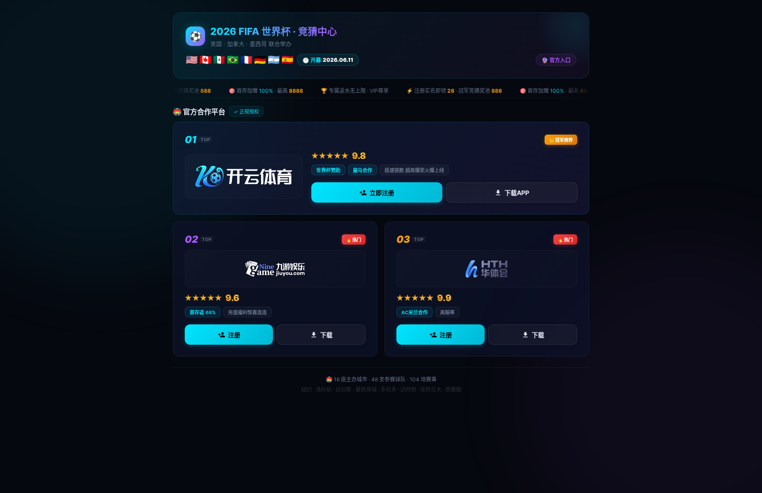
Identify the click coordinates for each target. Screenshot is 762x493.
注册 (234, 335)
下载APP (516, 192)
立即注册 (382, 192)
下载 (326, 335)
